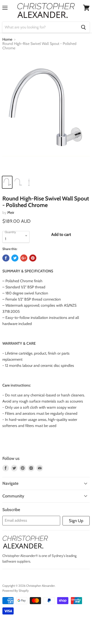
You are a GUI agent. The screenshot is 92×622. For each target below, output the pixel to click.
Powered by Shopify (15, 590)
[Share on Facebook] (5, 258)
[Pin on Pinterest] (32, 258)
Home (7, 39)
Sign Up (76, 520)
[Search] (83, 27)
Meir (10, 212)
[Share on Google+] (23, 258)
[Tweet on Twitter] (14, 258)
